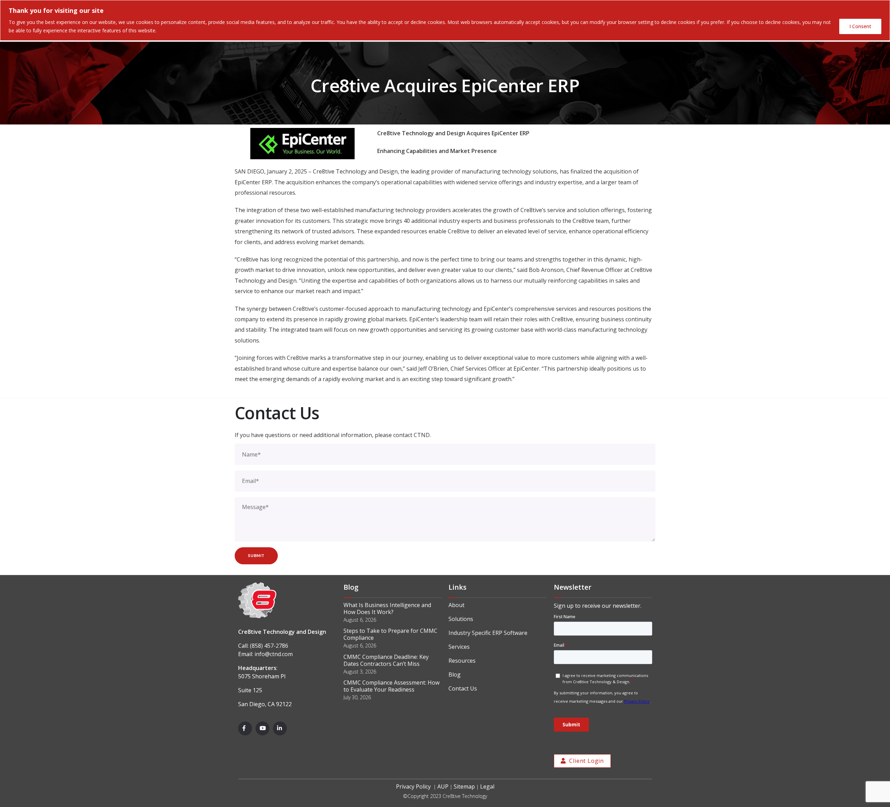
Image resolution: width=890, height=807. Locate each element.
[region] (445, 20)
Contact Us (462, 688)
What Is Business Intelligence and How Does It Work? (387, 608)
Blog (454, 674)
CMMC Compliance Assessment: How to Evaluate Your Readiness (391, 686)
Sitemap (464, 786)
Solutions (460, 618)
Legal (487, 786)
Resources (462, 660)
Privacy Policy (413, 786)
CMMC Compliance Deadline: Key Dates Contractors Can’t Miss (386, 660)
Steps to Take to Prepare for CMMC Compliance (390, 634)
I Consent (860, 26)
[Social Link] (245, 728)
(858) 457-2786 (269, 645)
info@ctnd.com (273, 654)
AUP (442, 786)
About (456, 605)
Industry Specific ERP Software (487, 632)
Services (459, 646)
